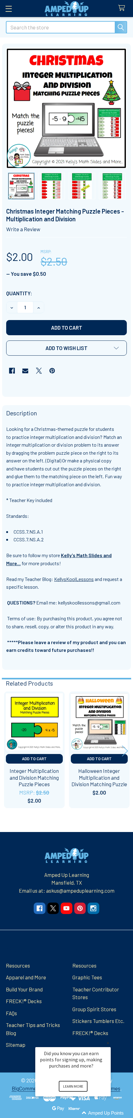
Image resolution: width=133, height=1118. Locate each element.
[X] (39, 370)
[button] (66, 348)
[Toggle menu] (8, 8)
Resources (18, 965)
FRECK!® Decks (24, 1001)
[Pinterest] (52, 370)
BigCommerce (28, 1088)
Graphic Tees (87, 977)
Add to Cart (34, 758)
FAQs (11, 1013)
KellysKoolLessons (74, 579)
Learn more (73, 1086)
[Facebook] (12, 370)
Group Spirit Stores (94, 1009)
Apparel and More (26, 977)
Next (125, 750)
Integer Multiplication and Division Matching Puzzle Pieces (34, 777)
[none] (66, 108)
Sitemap (15, 1045)
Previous (8, 750)
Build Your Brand (24, 989)
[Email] (25, 370)
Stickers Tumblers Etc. (98, 1021)
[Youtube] (66, 908)
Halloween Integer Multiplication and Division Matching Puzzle (99, 777)
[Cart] (123, 8)
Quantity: (19, 293)
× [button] (108, 1043)
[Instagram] (93, 908)
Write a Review (23, 229)
